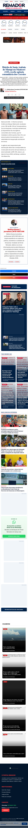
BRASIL (11, 1)
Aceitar (24, 823)
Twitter (14, 274)
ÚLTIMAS (6, 1)
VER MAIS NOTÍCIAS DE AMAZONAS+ (14, 609)
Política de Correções (6, 796)
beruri (25, 32)
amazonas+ (3, 32)
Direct (14, 277)
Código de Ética (5, 794)
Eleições (10, 29)
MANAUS (13, 11)
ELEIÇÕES (5, 11)
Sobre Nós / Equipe (6, 789)
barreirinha (20, 32)
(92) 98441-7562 (11, 805)
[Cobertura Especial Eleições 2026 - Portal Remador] (8, 15)
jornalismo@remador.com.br (12, 807)
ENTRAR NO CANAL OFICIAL (14, 536)
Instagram (11, 261)
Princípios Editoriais (6, 792)
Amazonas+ (17, 287)
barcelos (15, 32)
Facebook (17, 261)
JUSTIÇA (16, 1)
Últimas (23, 29)
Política (16, 29)
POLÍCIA (19, 11)
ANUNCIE (21, 1)
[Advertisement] (14, 324)
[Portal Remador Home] (14, 768)
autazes (10, 32)
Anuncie (5, 810)
